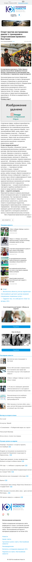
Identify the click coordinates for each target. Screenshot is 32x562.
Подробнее (16, 326)
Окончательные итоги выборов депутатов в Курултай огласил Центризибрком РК (16, 397)
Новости (5, 536)
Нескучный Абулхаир (6, 432)
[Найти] (23, 1)
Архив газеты (6, 539)
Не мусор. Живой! (5, 423)
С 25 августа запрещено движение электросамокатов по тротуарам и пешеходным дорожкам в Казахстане (18, 388)
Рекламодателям (8, 546)
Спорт (13, 41)
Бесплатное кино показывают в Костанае (13, 476)
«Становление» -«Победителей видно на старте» (15, 427)
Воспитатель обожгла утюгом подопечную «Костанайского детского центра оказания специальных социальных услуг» (16, 294)
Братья (2, 480)
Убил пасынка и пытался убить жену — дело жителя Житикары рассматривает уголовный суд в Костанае (19, 406)
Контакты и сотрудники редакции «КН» (15, 549)
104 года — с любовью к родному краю (12, 465)
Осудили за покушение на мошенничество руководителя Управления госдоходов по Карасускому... (13, 453)
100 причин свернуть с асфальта (10, 497)
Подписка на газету (23, 3)
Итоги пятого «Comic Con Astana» (10, 436)
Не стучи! (3, 419)
